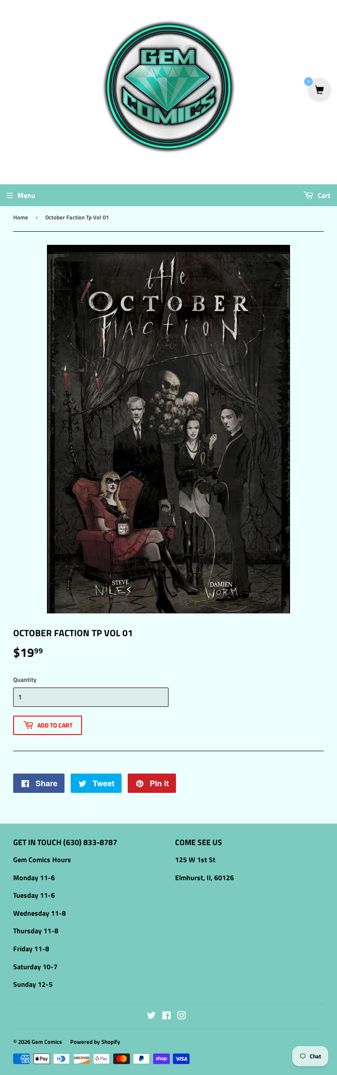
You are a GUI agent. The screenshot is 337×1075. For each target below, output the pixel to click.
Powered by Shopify (95, 1041)
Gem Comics (47, 1041)
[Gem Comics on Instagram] (181, 1016)
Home (20, 217)
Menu (26, 195)
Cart (323, 195)
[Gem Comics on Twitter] (151, 1016)
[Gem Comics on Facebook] (166, 1016)
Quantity (24, 679)
